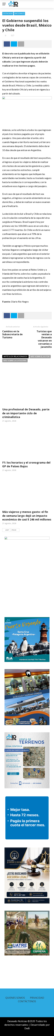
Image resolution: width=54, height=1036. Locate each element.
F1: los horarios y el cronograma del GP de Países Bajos (26, 464)
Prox (14, 530)
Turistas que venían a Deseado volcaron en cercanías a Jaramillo (44, 339)
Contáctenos (27, 1001)
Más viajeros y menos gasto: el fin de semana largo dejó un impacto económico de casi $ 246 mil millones (26, 515)
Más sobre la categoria (14, 360)
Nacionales (19, 13)
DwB (27, 1028)
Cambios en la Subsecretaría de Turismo (12, 334)
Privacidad (37, 997)
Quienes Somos (15, 997)
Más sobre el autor (40, 356)
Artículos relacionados (15, 356)
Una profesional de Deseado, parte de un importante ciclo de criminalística (26, 413)
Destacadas (8, 13)
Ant (7, 530)
